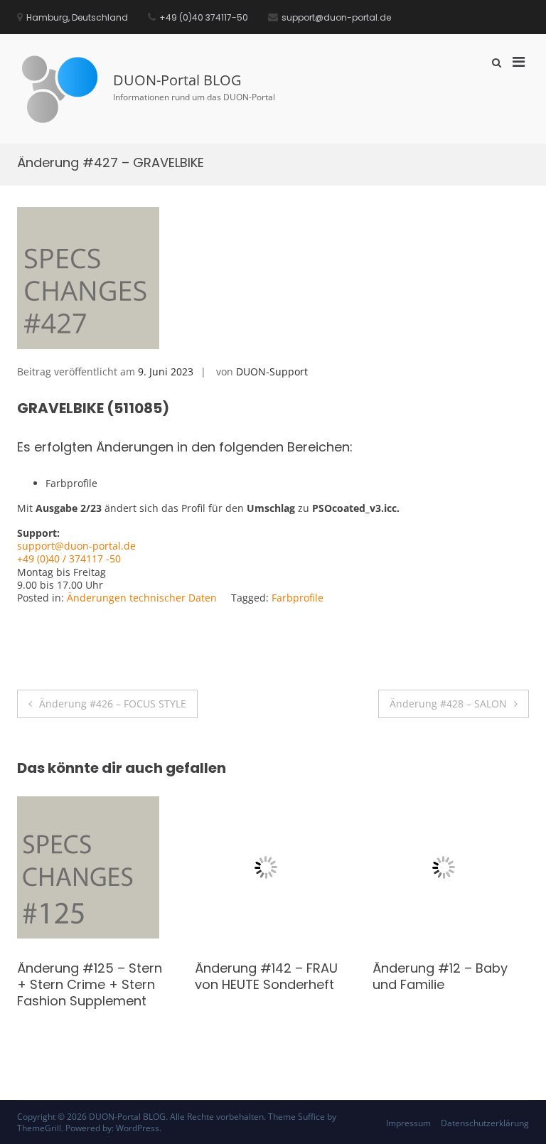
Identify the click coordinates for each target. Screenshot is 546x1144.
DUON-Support (272, 371)
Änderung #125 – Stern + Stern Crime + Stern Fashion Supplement (445, 984)
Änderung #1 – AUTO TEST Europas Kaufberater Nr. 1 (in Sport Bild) (260, 993)
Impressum (408, 1123)
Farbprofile (297, 597)
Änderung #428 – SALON (448, 703)
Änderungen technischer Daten (142, 597)
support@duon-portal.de (76, 545)
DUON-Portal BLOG (177, 80)
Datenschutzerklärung (485, 1123)
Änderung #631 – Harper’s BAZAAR (70, 976)
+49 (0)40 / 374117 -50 (69, 558)
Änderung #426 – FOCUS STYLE (112, 703)
